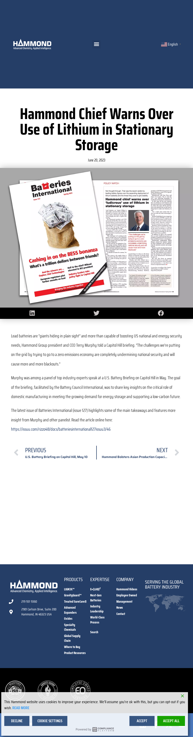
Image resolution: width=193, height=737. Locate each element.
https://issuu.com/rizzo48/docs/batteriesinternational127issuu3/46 (61, 429)
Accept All (171, 721)
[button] (96, 44)
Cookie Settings (49, 721)
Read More (20, 708)
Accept (142, 721)
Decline (17, 721)
